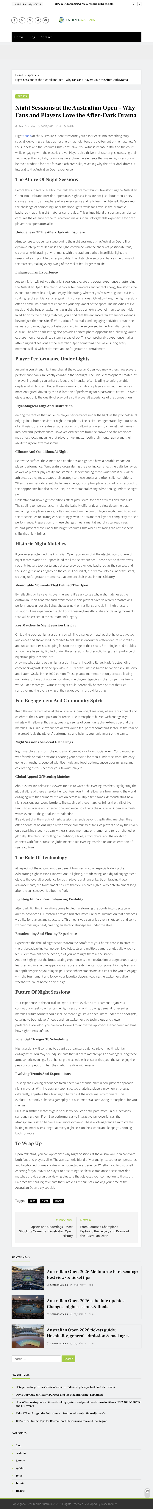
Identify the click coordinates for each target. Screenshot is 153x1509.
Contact (46, 37)
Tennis (58, 1200)
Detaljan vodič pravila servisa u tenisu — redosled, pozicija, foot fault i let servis (65, 1387)
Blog (32, 37)
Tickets (20, 1491)
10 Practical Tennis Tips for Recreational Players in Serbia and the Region (61, 1421)
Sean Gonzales (27, 126)
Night (45, 1200)
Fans (32, 1200)
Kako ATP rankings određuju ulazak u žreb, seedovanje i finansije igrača (61, 1413)
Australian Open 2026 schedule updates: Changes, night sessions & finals (86, 1303)
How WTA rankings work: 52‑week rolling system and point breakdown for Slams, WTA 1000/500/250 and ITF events (82, 3)
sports (22, 96)
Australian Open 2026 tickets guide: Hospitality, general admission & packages (88, 1333)
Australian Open (53, 80)
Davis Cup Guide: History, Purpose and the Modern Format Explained (59, 1395)
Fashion (21, 1453)
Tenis (19, 1475)
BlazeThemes (109, 1504)
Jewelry (20, 1460)
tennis (27, 135)
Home (18, 37)
